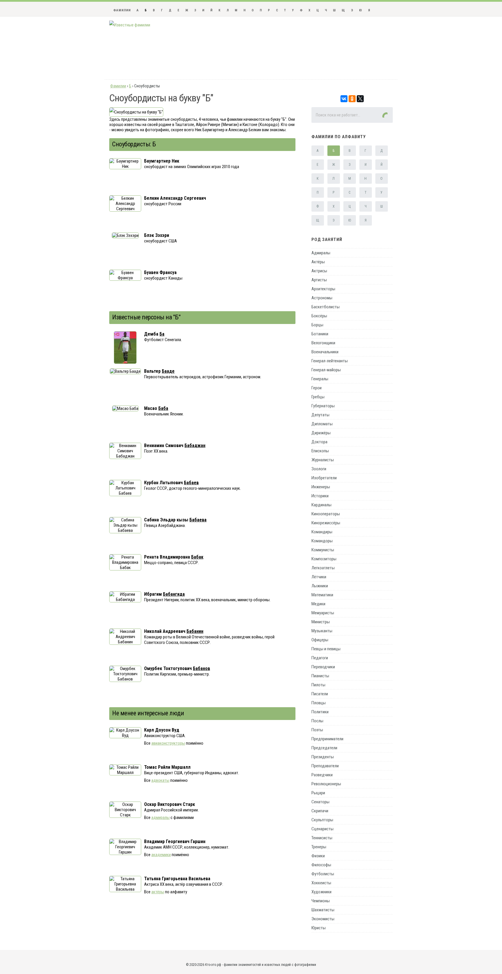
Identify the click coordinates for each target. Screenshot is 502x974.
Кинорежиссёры (325, 522)
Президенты (322, 756)
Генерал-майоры (326, 369)
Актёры (318, 261)
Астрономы (321, 297)
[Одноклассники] (352, 98)
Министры (320, 621)
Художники (321, 891)
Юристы (318, 927)
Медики (318, 603)
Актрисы (319, 270)
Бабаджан (194, 445)
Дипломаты (322, 423)
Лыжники (319, 585)
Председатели (324, 747)
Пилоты (318, 684)
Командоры (322, 540)
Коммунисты (322, 549)
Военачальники (324, 351)
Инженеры (320, 486)
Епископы (320, 450)
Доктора (319, 441)
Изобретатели (324, 477)
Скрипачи (319, 810)
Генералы (319, 378)
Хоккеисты (321, 882)
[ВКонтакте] (343, 98)
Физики (318, 855)
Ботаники (319, 333)
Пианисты (320, 675)
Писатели (319, 693)
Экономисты (322, 918)
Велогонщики (323, 342)
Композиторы (323, 558)
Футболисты (322, 873)
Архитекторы (323, 288)
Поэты (317, 729)
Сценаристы (322, 828)
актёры (157, 891)
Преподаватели (325, 765)
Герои (316, 387)
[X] (360, 98)
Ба (161, 334)
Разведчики (322, 774)
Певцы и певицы (325, 648)
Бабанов (201, 668)
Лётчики (318, 576)
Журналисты (322, 459)
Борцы (317, 324)
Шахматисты (322, 909)
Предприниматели (327, 738)
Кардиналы (321, 504)
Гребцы (317, 396)
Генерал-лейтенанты (329, 360)
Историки (320, 495)
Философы (321, 864)
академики (161, 854)
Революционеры (326, 783)
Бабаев (191, 482)
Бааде (168, 371)
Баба (163, 408)
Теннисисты (321, 837)
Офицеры (319, 639)
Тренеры (318, 846)
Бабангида (174, 594)
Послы (317, 720)
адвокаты (160, 780)
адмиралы (160, 817)
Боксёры (319, 315)
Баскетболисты (325, 306)
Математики (322, 594)
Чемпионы (320, 900)
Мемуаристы (322, 612)
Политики (320, 711)
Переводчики (323, 666)
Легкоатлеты (323, 567)
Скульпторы (322, 819)
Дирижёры (321, 432)
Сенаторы (320, 801)
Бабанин (195, 631)
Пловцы (318, 702)
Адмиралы (320, 252)
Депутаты (320, 414)
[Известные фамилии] (129, 25)
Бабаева (198, 520)
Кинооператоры (325, 513)
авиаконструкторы (168, 743)
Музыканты (321, 630)
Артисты (319, 279)
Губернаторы (323, 405)
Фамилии (122, 10)
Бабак (197, 557)
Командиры (321, 531)
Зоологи (318, 468)
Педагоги (319, 657)
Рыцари (318, 792)
